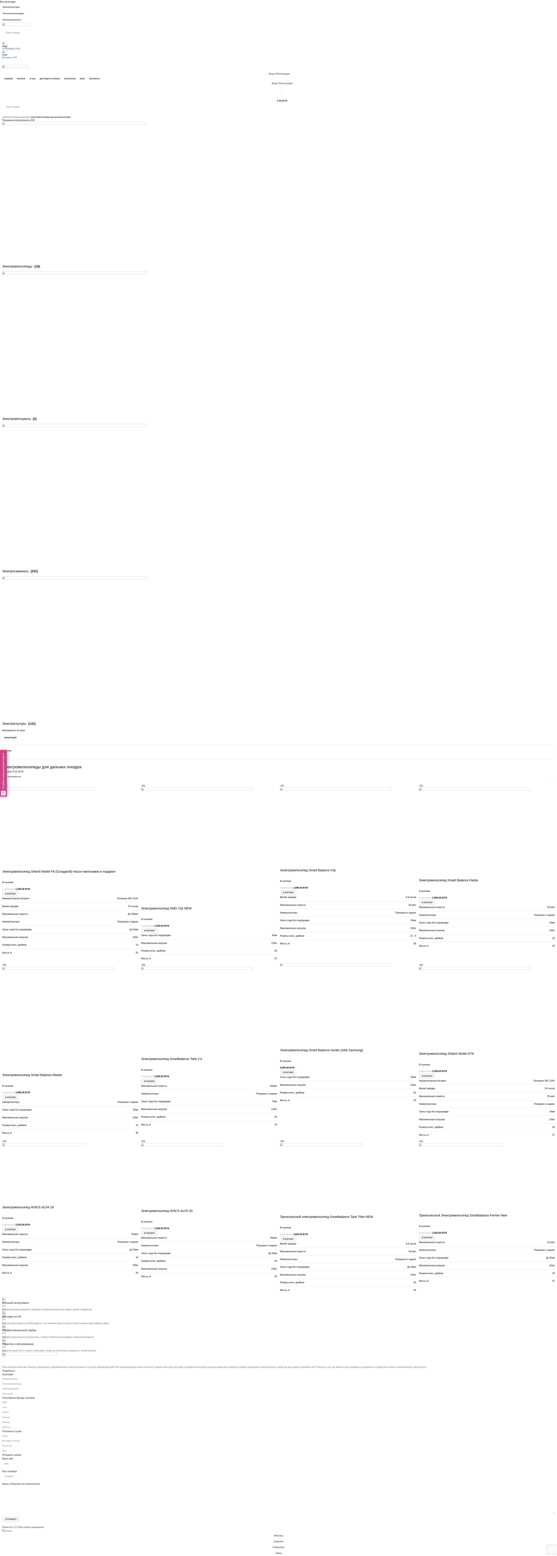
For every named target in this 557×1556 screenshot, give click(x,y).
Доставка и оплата (11, 1441)
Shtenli (5, 1412)
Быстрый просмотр (291, 1211)
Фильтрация (10, 738)
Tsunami (6, 1417)
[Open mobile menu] (278, 62)
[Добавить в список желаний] (299, 1211)
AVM (4, 1402)
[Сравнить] (283, 1211)
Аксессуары (7, 1393)
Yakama (6, 1422)
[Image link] (29, 1359)
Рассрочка (7, 1445)
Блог (4, 1450)
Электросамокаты (10, 1389)
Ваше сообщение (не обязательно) (21, 1484)
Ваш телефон (9, 1471)
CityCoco (6, 1427)
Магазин (25, 117)
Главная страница (10, 117)
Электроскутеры (10, 1379)
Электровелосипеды (12, 1384)
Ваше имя (7, 1458)
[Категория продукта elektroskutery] (278, 424)
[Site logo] (16, 26)
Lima (4, 1407)
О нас (5, 1436)
